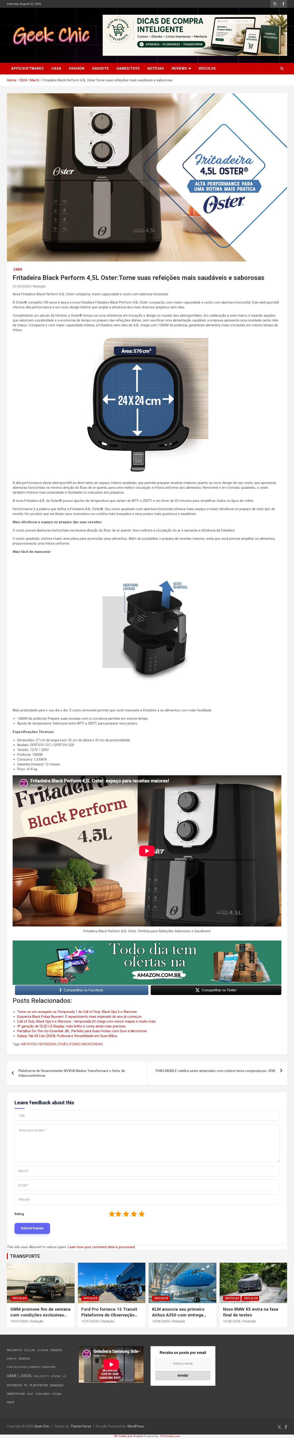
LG (64, 1376)
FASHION (24, 1358)
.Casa (56, 68)
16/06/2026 (161, 1321)
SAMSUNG (57, 1385)
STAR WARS (43, 1394)
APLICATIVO (14, 1350)
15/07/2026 (19, 1321)
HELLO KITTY (41, 1376)
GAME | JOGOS (19, 1376)
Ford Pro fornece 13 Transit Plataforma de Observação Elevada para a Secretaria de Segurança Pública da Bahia (109, 1318)
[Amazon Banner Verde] (147, 943)
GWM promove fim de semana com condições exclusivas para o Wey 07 (40, 1315)
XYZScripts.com (170, 1436)
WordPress (135, 1426)
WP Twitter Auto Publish (128, 1436)
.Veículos (207, 68)
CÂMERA (56, 1350)
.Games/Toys (128, 68)
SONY (30, 1394)
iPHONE (56, 1376)
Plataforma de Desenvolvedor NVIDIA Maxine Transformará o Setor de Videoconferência (71, 1073)
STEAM (56, 1393)
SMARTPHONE (16, 1393)
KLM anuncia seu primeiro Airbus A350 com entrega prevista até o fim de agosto (180, 1315)
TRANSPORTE (25, 1256)
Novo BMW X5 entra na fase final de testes (250, 1312)
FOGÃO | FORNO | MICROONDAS (80, 1044)
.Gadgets (100, 68)
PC (26, 1385)
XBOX (10, 1402)
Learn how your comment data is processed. (102, 1247)
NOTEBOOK (14, 1385)
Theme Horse (81, 1426)
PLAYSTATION (39, 1385)
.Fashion (76, 68)
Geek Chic (41, 1426)
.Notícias (155, 68)
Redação (39, 286)
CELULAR (29, 1350)
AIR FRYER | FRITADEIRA (38, 1044)
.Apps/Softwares (27, 68)
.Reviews (179, 68)
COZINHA (42, 1350)
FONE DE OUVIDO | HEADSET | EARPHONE (31, 1367)
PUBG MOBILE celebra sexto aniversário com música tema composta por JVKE (216, 1071)
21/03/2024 (21, 286)
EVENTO (12, 1358)
